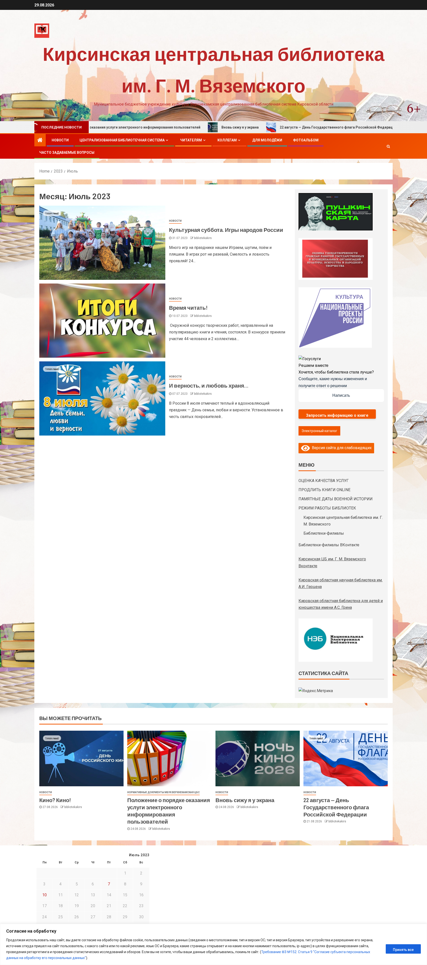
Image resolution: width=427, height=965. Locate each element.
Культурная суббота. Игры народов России (226, 229)
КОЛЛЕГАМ (227, 140)
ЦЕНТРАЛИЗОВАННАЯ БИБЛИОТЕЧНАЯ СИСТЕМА (122, 140)
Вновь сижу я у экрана (191, 127)
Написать (341, 395)
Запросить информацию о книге (337, 415)
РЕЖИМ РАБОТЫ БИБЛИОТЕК (327, 508)
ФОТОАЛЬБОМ (306, 140)
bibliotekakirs (203, 238)
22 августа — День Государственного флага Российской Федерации (289, 127)
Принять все (403, 950)
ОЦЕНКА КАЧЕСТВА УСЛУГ (324, 480)
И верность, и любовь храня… (208, 385)
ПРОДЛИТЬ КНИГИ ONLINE (324, 489)
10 (44, 895)
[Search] (388, 146)
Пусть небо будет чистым (390, 127)
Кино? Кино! (55, 800)
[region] (213, 944)
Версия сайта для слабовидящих (341, 447)
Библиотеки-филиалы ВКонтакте (329, 545)
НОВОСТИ (60, 140)
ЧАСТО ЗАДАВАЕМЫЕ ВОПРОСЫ (66, 152)
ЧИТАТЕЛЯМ (191, 140)
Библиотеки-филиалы (323, 533)
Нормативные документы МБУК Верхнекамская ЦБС (163, 792)
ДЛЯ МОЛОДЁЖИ (267, 140)
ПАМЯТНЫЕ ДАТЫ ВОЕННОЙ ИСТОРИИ (336, 499)
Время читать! (188, 307)
